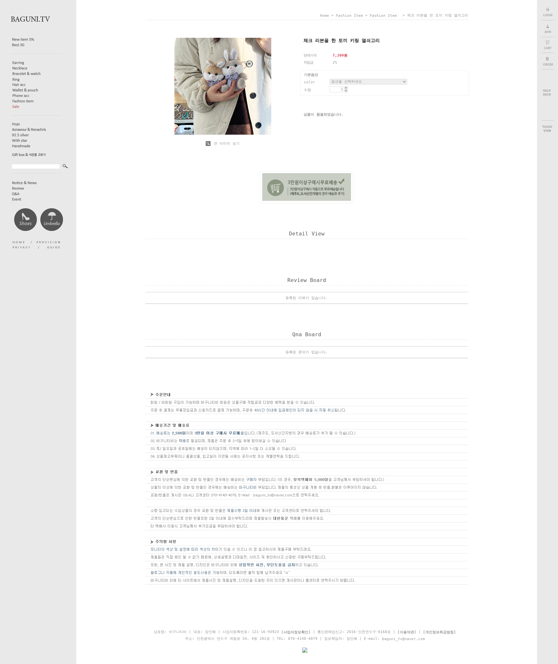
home (324, 16)
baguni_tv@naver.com (403, 639)
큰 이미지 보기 (226, 143)
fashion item (349, 16)
